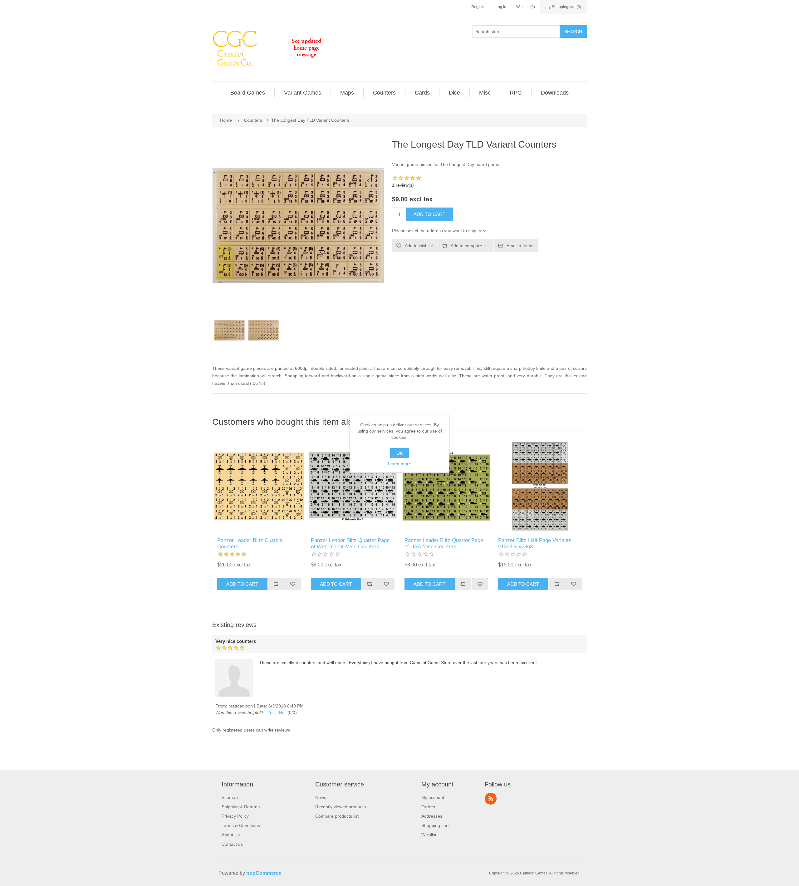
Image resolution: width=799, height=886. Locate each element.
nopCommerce (264, 873)
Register (478, 7)
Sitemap (230, 797)
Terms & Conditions (241, 825)
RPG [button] (516, 93)
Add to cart (429, 214)
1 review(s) (403, 185)
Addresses (431, 816)
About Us (231, 834)
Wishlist (428, 834)
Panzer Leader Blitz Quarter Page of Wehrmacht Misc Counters (350, 543)
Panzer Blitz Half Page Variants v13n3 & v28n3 (534, 543)
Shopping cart (435, 825)
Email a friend (520, 245)
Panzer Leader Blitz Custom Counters (250, 543)
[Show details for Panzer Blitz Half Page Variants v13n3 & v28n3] (540, 486)
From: (221, 705)
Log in (501, 7)
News (320, 797)
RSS (491, 799)
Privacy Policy (235, 816)
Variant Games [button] (302, 93)
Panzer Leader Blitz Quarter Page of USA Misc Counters (443, 543)
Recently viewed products (340, 806)
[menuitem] (248, 92)
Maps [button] (347, 93)
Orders (428, 806)
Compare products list (337, 816)
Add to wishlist (419, 245)
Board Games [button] (247, 93)
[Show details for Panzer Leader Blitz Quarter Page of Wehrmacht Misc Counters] (353, 486)
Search (573, 31)
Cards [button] (422, 93)
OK (399, 453)
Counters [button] (384, 93)
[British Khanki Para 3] (259, 486)
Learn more (399, 463)
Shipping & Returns (241, 806)
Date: (262, 705)
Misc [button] (485, 93)
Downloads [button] (555, 93)
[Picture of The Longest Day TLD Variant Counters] (229, 330)
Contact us (232, 844)
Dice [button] (454, 93)
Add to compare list (470, 245)
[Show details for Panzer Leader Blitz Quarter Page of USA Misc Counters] (446, 486)
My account (432, 797)
